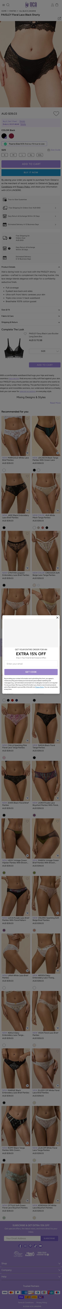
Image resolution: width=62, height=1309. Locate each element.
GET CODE (31, 672)
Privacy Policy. (39, 687)
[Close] (57, 617)
